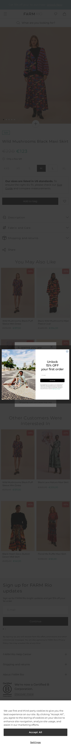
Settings (35, 742)
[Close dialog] (67, 351)
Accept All (35, 732)
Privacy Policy (54, 388)
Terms (59, 388)
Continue (52, 380)
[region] (35, 724)
